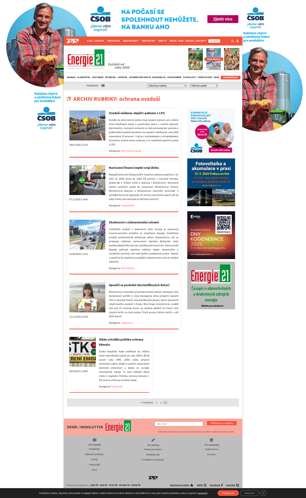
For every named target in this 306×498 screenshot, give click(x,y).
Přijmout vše (228, 493)
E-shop (94, 459)
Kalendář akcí (230, 77)
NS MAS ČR (124, 485)
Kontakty (201, 40)
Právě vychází (205, 77)
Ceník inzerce (211, 449)
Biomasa (71, 77)
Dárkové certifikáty (94, 454)
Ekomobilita (159, 77)
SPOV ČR (113, 485)
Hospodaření (174, 77)
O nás (90, 40)
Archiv (173, 40)
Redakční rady (153, 454)
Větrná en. (110, 77)
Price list (211, 454)
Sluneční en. (84, 77)
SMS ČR (103, 485)
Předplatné (94, 449)
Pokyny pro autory (153, 449)
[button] (222, 423)
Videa (216, 77)
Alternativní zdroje (140, 77)
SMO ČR (94, 485)
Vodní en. (123, 77)
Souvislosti (189, 77)
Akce (94, 469)
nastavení (202, 493)
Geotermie (97, 77)
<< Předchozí (146, 402)
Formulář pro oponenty (153, 459)
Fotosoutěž (94, 464)
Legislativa (127, 322)
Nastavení (249, 493)
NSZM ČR (135, 485)
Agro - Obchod (186, 40)
